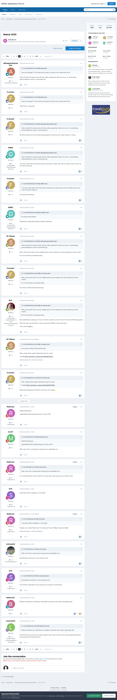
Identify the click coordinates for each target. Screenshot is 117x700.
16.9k (11, 637)
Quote (25, 84)
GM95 (10, 148)
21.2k (11, 108)
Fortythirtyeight (111, 42)
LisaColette (10, 621)
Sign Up (111, 3)
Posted (27, 63)
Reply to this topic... (19, 668)
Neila (42, 68)
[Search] (114, 9)
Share (66, 40)
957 (11, 613)
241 (11, 422)
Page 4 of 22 (48, 56)
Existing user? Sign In (98, 3)
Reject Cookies (109, 695)
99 (11, 163)
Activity (13, 9)
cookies (13, 696)
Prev (7, 56)
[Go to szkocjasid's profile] (11, 550)
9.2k (11, 560)
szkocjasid (10, 544)
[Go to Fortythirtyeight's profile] (104, 43)
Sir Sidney (10, 236)
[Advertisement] (43, 27)
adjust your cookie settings (56, 696)
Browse (5, 9)
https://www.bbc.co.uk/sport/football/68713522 (39, 356)
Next (36, 56)
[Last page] (41, 56)
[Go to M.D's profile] (11, 307)
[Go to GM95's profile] (11, 154)
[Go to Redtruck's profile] (5, 41)
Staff (20, 14)
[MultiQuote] (21, 85)
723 (11, 252)
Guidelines (13, 14)
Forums (4, 14)
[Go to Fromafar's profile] (11, 98)
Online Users (28, 14)
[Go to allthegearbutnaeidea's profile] (11, 72)
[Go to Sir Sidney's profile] (11, 242)
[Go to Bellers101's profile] (11, 604)
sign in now (43, 659)
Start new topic (58, 48)
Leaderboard (39, 14)
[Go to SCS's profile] (11, 495)
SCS (10, 489)
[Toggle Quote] (22, 68)
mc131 (10, 432)
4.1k (11, 81)
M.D (10, 300)
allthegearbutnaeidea (10, 64)
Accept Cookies (95, 695)
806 (11, 448)
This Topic (106, 9)
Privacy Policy (55, 687)
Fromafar (10, 92)
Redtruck (13, 39)
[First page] (3, 56)
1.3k (11, 316)
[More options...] (81, 63)
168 (11, 504)
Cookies (63, 687)
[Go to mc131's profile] (11, 438)
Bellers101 (10, 598)
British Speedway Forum (12, 3)
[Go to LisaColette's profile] (11, 627)
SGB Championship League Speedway (34, 41)
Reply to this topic (75, 48)
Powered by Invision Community (58, 690)
